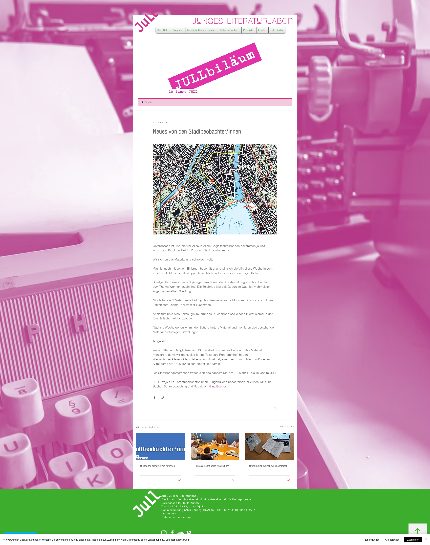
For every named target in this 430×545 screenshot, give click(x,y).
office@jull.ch (198, 506)
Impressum (168, 513)
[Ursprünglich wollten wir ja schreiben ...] (269, 446)
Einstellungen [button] (372, 539)
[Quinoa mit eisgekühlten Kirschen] (160, 446)
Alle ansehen (287, 426)
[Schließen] (426, 539)
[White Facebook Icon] (172, 533)
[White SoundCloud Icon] (180, 533)
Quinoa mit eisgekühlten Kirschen (157, 466)
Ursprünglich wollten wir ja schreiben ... (269, 466)
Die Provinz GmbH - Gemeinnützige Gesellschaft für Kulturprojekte (206, 499)
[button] (163, 30)
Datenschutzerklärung (177, 539)
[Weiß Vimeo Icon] (188, 533)
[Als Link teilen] (162, 397)
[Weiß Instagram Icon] (163, 533)
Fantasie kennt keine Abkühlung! (212, 466)
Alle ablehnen (392, 539)
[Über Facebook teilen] (154, 397)
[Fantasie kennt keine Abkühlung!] (215, 446)
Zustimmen (413, 539)
